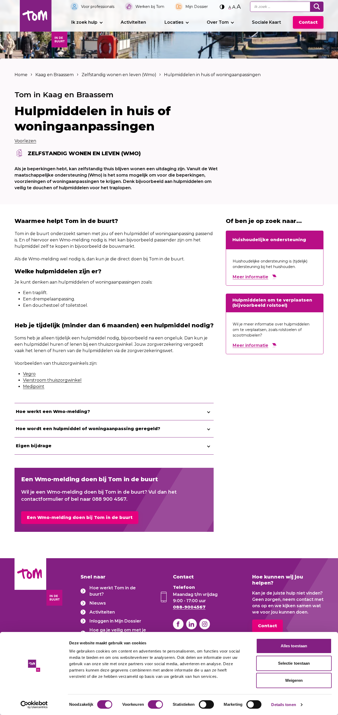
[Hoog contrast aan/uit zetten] (222, 6)
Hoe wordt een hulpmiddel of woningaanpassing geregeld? (88, 428)
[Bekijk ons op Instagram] (204, 624)
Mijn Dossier (196, 6)
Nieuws (98, 603)
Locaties (174, 22)
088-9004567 (189, 607)
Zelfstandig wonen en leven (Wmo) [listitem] (118, 74)
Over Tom (218, 22)
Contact (308, 22)
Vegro (29, 373)
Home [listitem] (22, 74)
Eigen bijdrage (33, 445)
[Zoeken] (316, 7)
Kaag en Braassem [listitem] (54, 74)
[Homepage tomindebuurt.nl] (36, 16)
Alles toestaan (294, 646)
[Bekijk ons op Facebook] (178, 624)
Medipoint (33, 386)
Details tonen (283, 704)
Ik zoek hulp (84, 22)
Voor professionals (97, 6)
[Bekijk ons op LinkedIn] (191, 624)
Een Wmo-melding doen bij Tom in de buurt (80, 517)
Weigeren (294, 680)
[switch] (155, 704)
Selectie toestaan (294, 663)
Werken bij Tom (149, 6)
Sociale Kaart (266, 22)
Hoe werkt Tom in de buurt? (113, 591)
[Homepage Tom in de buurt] (30, 582)
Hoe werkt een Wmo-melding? (53, 411)
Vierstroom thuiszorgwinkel (52, 380)
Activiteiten (133, 22)
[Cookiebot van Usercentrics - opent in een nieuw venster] (34, 705)
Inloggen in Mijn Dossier (115, 621)
